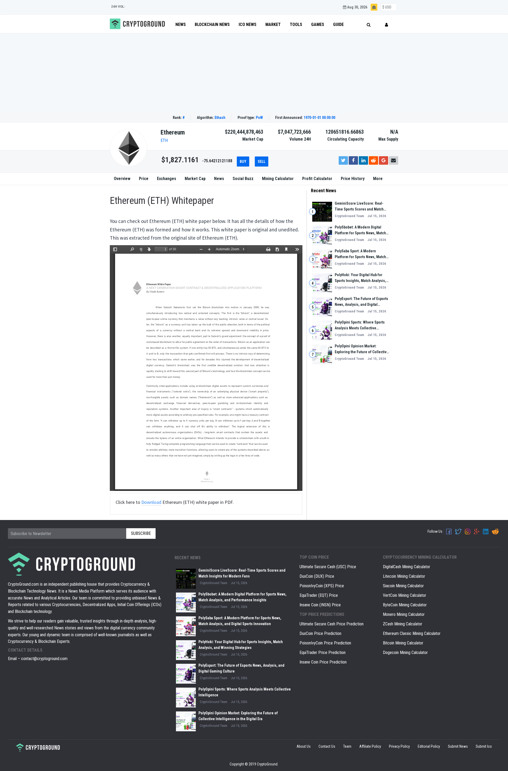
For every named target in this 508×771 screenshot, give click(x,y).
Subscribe (338, 379)
